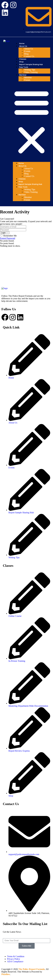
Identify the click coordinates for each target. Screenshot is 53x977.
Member (22, 75)
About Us (23, 46)
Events (27, 51)
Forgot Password (7, 238)
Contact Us (29, 56)
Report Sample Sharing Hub (31, 64)
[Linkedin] (4, 12)
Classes (22, 59)
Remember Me (10, 235)
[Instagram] (13, 5)
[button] (31, 122)
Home (21, 43)
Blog (26, 54)
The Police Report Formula (31, 969)
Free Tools (23, 67)
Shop (21, 62)
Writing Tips (29, 69)
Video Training (31, 72)
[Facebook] (4, 5)
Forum (27, 80)
